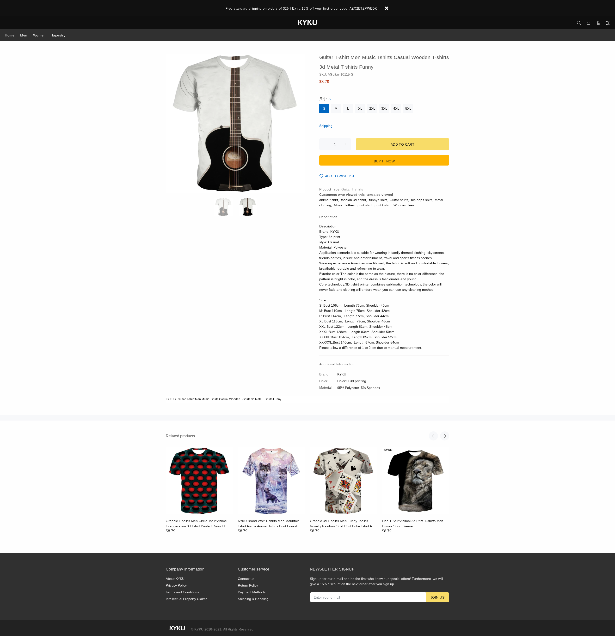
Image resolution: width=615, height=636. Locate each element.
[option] (226, 207)
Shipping (325, 126)
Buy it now (384, 161)
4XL (396, 108)
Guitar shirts (399, 200)
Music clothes (344, 205)
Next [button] (444, 435)
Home (9, 35)
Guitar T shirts (352, 189)
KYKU (170, 399)
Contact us (246, 579)
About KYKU (175, 579)
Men (23, 35)
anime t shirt (328, 200)
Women (39, 35)
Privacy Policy (176, 585)
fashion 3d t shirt (353, 200)
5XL (408, 108)
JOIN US (437, 597)
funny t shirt (378, 200)
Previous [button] (433, 435)
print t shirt (383, 205)
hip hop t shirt (421, 200)
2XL (372, 108)
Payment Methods (251, 592)
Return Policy (248, 585)
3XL (384, 108)
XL (360, 108)
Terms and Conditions (182, 592)
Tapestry (58, 35)
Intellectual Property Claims (186, 599)
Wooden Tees (404, 205)
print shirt (364, 205)
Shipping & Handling (253, 599)
